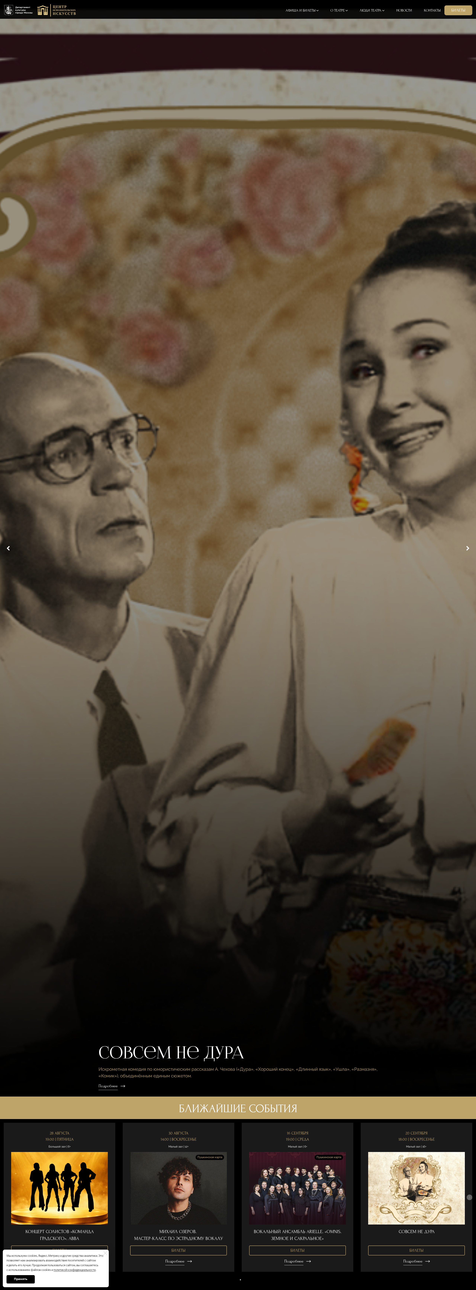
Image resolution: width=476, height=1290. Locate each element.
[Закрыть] (105, 1253)
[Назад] (8, 548)
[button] (235, 1279)
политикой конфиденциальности (75, 1269)
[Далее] (467, 548)
